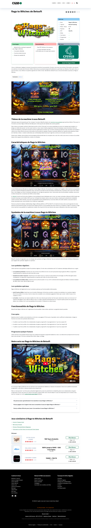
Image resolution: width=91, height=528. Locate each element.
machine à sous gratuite (56, 122)
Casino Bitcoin (14, 483)
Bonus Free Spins (39, 480)
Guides (68, 3)
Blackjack (13, 488)
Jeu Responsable (62, 488)
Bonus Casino (38, 478)
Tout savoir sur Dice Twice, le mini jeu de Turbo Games (26, 429)
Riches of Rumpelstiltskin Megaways (22, 427)
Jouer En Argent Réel (68, 63)
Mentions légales (62, 480)
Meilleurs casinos (15, 478)
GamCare (54, 516)
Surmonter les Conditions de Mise (43, 484)
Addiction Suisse (47, 516)
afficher (20, 76)
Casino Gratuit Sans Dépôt (52, 501)
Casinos (54, 3)
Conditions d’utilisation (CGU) (64, 483)
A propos (60, 524)
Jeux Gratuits (14, 492)
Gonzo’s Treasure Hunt (18, 422)
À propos (60, 486)
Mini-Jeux (13, 491)
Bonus (59, 3)
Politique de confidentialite (43, 524)
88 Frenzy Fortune (17, 424)
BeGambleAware (62, 516)
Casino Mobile (14, 481)
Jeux (63, 3)
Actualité (60, 478)
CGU (51, 524)
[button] (45, 401)
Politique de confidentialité (64, 481)
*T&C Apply (51, 440)
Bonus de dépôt (38, 481)
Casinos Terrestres (15, 486)
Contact (59, 484)
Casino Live (14, 484)
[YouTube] (12, 496)
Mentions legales (32, 524)
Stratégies (37, 483)
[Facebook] (15, 496)
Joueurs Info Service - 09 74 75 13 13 (33, 516)
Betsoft (15, 196)
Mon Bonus (72, 437)
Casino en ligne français (17, 480)
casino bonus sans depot (31, 394)
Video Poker (14, 489)
